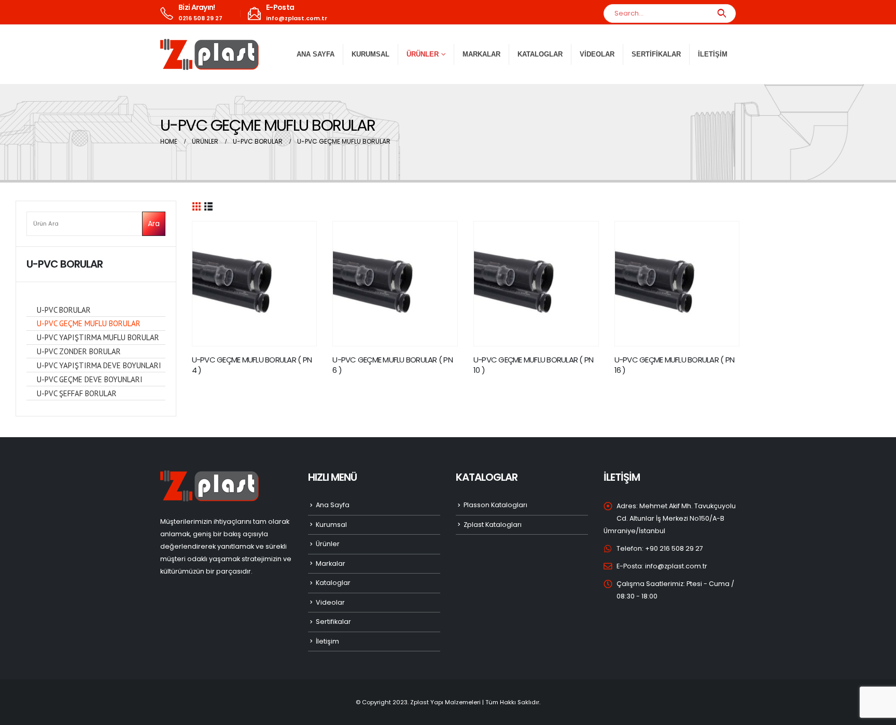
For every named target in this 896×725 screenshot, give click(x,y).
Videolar (597, 54)
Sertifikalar (656, 54)
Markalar (481, 54)
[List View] (209, 206)
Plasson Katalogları (495, 504)
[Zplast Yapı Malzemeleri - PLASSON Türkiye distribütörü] (209, 54)
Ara (154, 223)
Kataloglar (540, 54)
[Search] (721, 13)
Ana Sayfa (315, 54)
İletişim (712, 54)
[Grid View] (197, 206)
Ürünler (328, 543)
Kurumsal (370, 54)
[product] (254, 283)
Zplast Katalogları (493, 524)
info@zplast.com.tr (676, 566)
